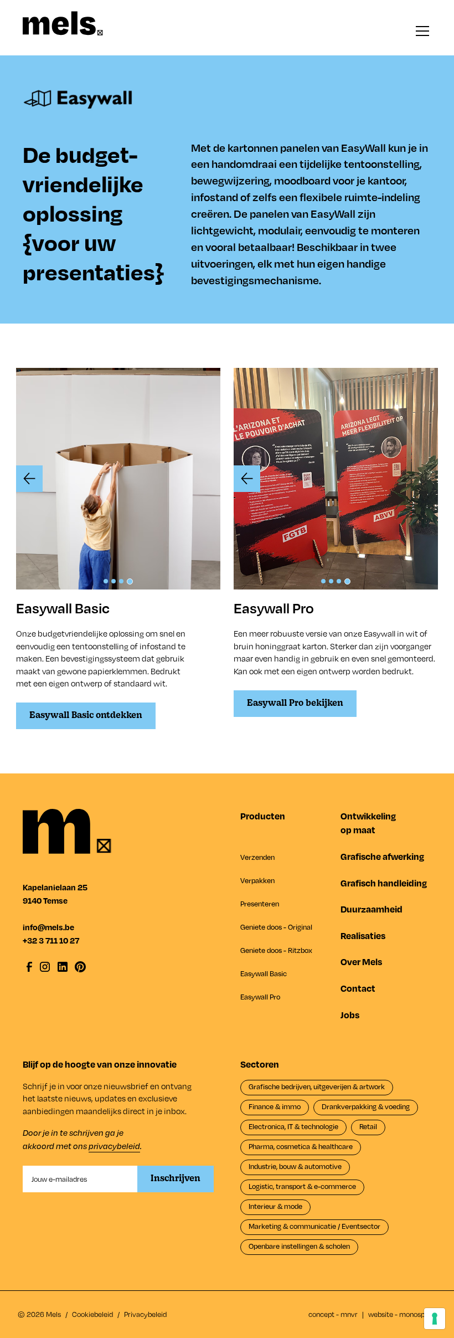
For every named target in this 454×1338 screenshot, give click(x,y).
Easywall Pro (260, 996)
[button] (420, 31)
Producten (262, 816)
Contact (358, 988)
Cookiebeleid (92, 1314)
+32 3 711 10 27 (51, 940)
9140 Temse (45, 900)
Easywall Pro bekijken (295, 703)
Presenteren (259, 903)
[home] (63, 23)
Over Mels (361, 961)
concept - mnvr (333, 1314)
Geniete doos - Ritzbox (276, 950)
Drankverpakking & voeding (366, 1106)
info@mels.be (48, 927)
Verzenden (257, 857)
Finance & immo (275, 1106)
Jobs (350, 1015)
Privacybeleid (145, 1314)
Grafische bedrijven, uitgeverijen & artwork (317, 1086)
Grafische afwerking (382, 856)
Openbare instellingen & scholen (299, 1246)
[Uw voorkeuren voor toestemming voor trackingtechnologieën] (434, 1318)
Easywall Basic (263, 973)
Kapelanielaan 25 (55, 887)
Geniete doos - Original (276, 926)
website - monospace (402, 1314)
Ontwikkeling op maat (368, 822)
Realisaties (363, 935)
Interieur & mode (275, 1206)
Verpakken (257, 880)
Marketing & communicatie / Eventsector (314, 1226)
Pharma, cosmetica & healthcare (301, 1146)
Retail (368, 1126)
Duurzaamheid (372, 909)
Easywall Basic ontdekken (85, 715)
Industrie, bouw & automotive (295, 1166)
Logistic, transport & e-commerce (302, 1186)
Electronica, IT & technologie (293, 1126)
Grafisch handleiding (384, 883)
